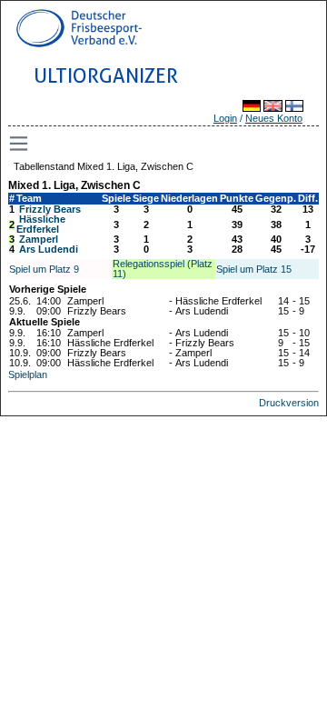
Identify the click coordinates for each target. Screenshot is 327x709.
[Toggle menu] (20, 143)
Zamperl (38, 239)
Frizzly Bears (50, 209)
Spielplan (27, 374)
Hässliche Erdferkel (40, 224)
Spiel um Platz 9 (44, 269)
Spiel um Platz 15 (254, 269)
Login (225, 118)
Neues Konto (273, 118)
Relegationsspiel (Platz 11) (163, 268)
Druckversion (289, 402)
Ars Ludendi (48, 249)
